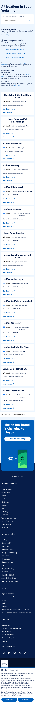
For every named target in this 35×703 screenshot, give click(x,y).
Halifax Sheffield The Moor (16, 346)
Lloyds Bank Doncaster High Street (17, 256)
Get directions (9, 109)
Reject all (25, 699)
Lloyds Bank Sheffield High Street (17, 96)
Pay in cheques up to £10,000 (15, 49)
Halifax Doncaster (12, 322)
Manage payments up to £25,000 (16, 53)
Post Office (16, 86)
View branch (7, 112)
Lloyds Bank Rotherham (15, 368)
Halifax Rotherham (12, 143)
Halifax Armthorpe (12, 208)
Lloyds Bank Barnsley (13, 233)
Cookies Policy (16, 695)
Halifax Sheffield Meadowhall (17, 301)
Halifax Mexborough (13, 279)
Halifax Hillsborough (13, 187)
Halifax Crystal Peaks (13, 390)
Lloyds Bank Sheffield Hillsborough (17, 120)
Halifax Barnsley (11, 165)
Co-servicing (5, 35)
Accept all (9, 699)
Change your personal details (15, 57)
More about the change (18, 439)
